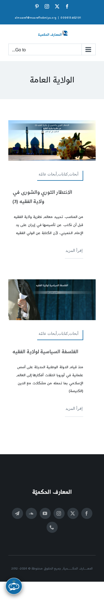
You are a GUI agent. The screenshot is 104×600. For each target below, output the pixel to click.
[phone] (52, 527)
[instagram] (59, 513)
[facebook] (86, 513)
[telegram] (17, 513)
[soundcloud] (31, 513)
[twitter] (72, 513)
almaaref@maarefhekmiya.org (35, 17)
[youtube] (45, 513)
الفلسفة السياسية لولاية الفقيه (45, 351)
